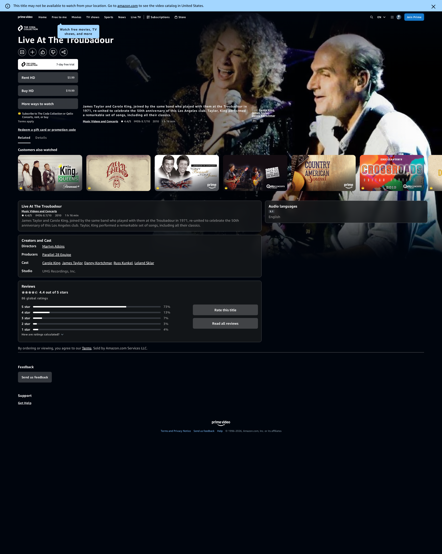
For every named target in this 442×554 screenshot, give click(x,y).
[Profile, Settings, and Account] (399, 17)
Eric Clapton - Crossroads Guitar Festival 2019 (392, 173)
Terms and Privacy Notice (176, 430)
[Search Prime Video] (371, 17)
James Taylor (260, 113)
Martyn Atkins (53, 246)
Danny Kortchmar (263, 115)
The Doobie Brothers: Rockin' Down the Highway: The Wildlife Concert (255, 173)
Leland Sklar (144, 263)
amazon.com (127, 6)
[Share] (63, 52)
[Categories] (392, 17)
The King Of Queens (50, 173)
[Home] (25, 17)
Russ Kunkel (123, 263)
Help (220, 430)
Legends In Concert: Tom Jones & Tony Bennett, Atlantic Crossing (187, 173)
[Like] (43, 52)
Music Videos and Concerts (100, 121)
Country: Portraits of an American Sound (323, 173)
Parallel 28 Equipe (56, 255)
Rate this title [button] (225, 310)
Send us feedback (204, 430)
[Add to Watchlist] (32, 52)
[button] (43, 334)
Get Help (24, 403)
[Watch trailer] (22, 52)
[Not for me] (53, 52)
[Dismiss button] (433, 6)
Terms (87, 348)
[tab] (24, 137)
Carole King (266, 110)
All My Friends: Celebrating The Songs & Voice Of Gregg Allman (118, 173)
